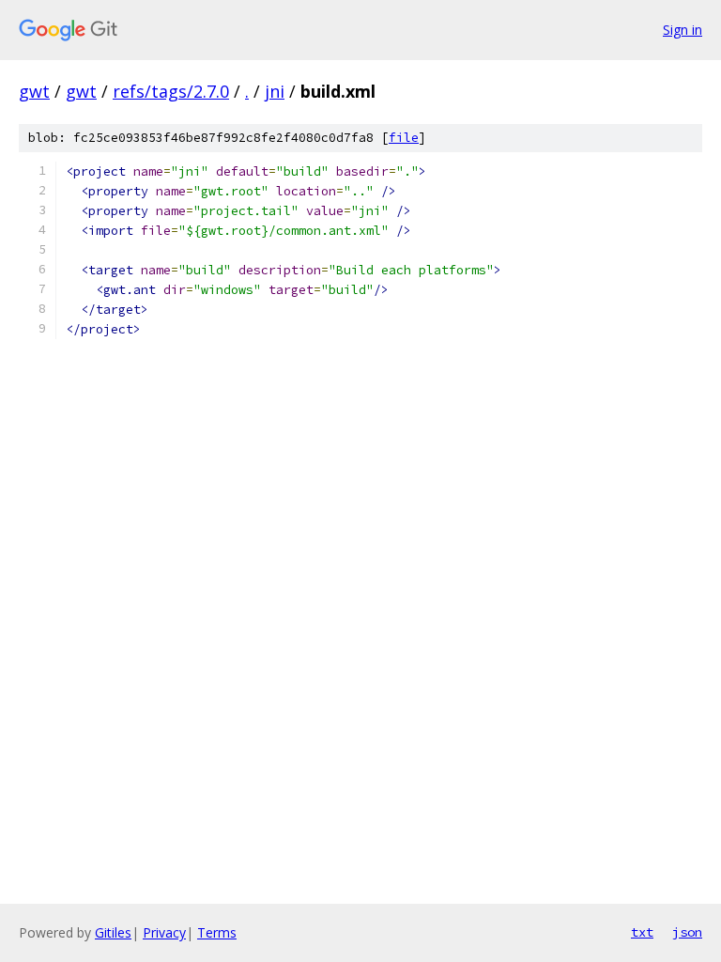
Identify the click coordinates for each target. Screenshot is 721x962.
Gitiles (113, 932)
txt (642, 931)
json (687, 931)
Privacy (164, 932)
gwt (34, 91)
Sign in (682, 30)
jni (274, 91)
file (404, 138)
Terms (217, 932)
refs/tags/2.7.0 (171, 91)
